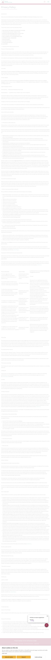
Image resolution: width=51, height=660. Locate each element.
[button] (46, 625)
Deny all (24, 657)
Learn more (4, 653)
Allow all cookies (9, 657)
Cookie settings (38, 657)
